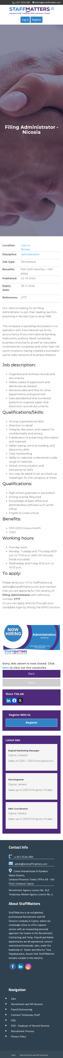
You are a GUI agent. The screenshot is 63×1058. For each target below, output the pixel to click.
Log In (25, 19)
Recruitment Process (22, 1031)
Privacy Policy (18, 1036)
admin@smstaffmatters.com (31, 863)
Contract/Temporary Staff (25, 1014)
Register (36, 19)
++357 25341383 (23, 856)
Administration (30, 254)
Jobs (13, 998)
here (5, 667)
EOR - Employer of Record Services (30, 1025)
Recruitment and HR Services (27, 1004)
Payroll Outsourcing (21, 1009)
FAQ (13, 1020)
